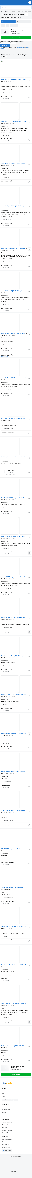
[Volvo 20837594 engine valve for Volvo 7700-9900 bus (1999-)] (16, 566)
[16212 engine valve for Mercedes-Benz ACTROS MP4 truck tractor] (16, 446)
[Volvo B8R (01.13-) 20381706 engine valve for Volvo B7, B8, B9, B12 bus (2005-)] (16, 68)
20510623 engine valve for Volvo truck (12, 887)
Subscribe (5, 45)
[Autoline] (2, 11)
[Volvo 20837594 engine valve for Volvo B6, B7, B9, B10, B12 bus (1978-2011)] (16, 526)
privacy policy (20, 47)
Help (3, 1093)
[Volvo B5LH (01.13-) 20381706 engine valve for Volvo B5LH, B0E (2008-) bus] (16, 153)
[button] (29, 2)
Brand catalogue (6, 1132)
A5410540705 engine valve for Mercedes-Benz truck (16, 849)
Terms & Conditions (7, 1122)
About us (4, 1091)
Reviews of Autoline (7, 1130)
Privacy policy (5, 1124)
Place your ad (16, 38)
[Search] (29, 7)
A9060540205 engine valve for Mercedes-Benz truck (16, 418)
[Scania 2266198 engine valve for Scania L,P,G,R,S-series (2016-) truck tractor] (16, 722)
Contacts (4, 1096)
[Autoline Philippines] (10, 2)
